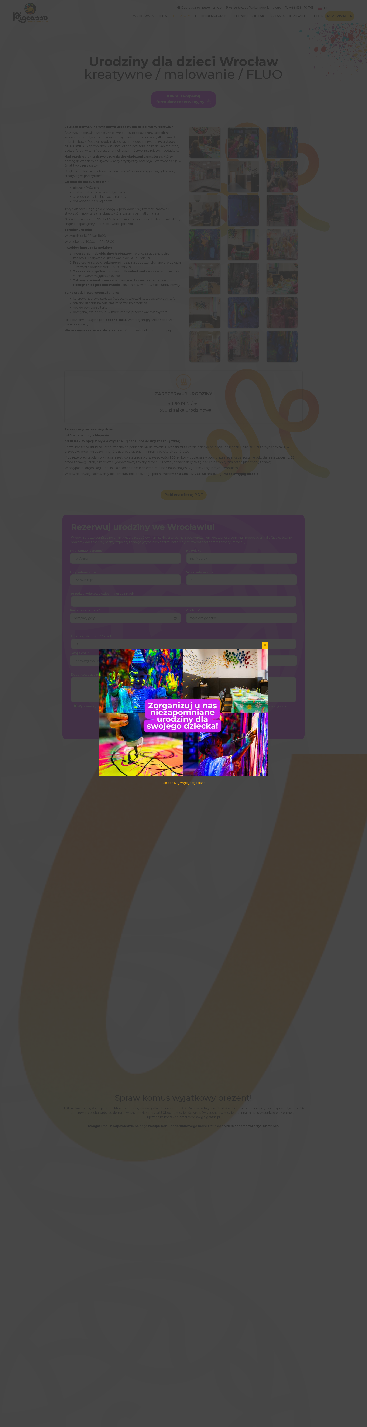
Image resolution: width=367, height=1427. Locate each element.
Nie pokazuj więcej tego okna (183, 783)
